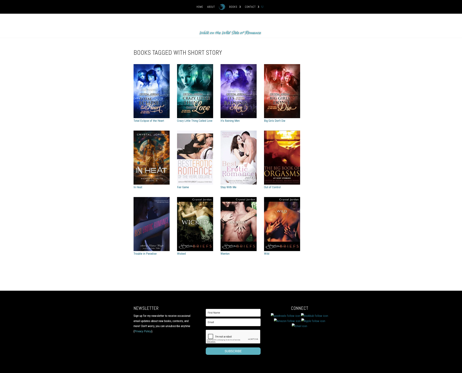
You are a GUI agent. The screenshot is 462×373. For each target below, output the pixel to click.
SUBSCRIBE (233, 351)
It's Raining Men (230, 120)
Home (200, 6)
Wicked (181, 253)
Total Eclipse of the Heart (149, 120)
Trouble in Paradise (145, 253)
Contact (250, 6)
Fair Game (183, 187)
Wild (266, 253)
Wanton (225, 253)
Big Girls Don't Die (274, 120)
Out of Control (272, 187)
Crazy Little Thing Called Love (194, 120)
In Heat (138, 187)
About (211, 6)
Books (233, 6)
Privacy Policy (142, 331)
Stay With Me (228, 187)
